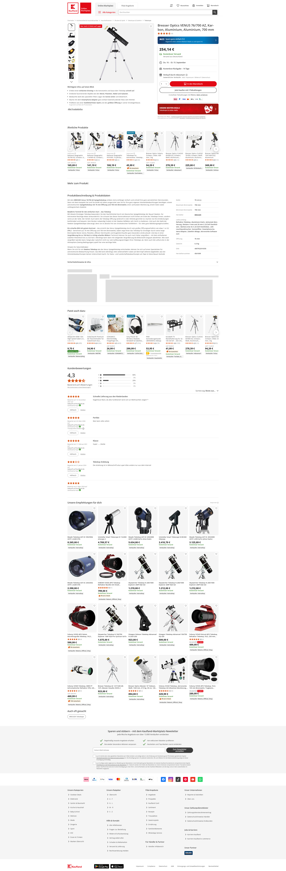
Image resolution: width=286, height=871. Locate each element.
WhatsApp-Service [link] (155, 833)
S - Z (111, 812)
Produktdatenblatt (155, 353)
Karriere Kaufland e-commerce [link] (198, 839)
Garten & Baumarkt (77, 803)
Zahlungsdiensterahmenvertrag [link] (199, 812)
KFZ (71, 833)
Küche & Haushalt (77, 807)
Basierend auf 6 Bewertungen (79, 385)
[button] (117, 375)
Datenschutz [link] (163, 866)
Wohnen (73, 816)
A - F (111, 799)
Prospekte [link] (152, 799)
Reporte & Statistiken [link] (195, 795)
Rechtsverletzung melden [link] (118, 851)
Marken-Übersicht (77, 841)
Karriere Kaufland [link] (194, 834)
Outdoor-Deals (75, 795)
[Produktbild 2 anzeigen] (71, 35)
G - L (111, 803)
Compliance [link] (151, 866)
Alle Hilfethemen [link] (115, 825)
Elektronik (74, 799)
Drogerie (73, 824)
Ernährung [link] (152, 824)
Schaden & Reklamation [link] (118, 842)
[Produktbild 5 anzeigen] (71, 59)
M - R (111, 807)
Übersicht (113, 795)
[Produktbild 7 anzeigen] (71, 75)
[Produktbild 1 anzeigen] (71, 27)
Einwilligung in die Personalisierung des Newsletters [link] (111, 765)
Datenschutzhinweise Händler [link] (198, 817)
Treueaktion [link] (152, 816)
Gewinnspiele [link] (153, 820)
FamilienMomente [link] (155, 829)
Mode (72, 820)
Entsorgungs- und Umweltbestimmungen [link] (191, 866)
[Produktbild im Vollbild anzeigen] (116, 53)
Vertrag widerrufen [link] (116, 838)
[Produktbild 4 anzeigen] (71, 51)
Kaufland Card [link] (153, 803)
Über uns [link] (190, 799)
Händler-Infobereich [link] (156, 846)
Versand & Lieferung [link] (117, 846)
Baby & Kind (75, 812)
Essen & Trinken (76, 837)
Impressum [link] (140, 866)
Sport (72, 829)
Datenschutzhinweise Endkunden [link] (199, 821)
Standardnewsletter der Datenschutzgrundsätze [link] (110, 758)
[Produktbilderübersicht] (71, 53)
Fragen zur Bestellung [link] (117, 829)
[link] (127, 5)
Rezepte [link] (151, 812)
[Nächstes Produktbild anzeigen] (71, 82)
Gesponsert (70, 153)
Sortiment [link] (152, 807)
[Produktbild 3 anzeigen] (71, 43)
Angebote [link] (152, 795)
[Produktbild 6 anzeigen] (71, 67)
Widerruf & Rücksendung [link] (118, 834)
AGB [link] (172, 866)
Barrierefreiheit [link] (214, 866)
